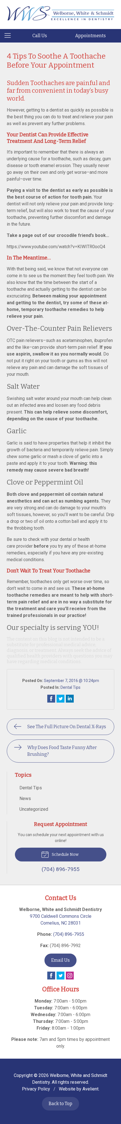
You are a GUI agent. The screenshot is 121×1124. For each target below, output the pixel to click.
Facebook (51, 975)
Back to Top (60, 1103)
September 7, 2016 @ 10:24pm (71, 680)
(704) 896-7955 (68, 934)
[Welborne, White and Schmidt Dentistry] (60, 14)
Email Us (60, 960)
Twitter (60, 975)
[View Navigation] (9, 35)
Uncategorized (33, 809)
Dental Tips (70, 687)
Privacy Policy (36, 1089)
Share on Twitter (60, 699)
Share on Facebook (51, 699)
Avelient (90, 1089)
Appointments (90, 35)
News (25, 798)
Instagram (70, 975)
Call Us (39, 35)
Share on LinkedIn (70, 699)
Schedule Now (65, 854)
